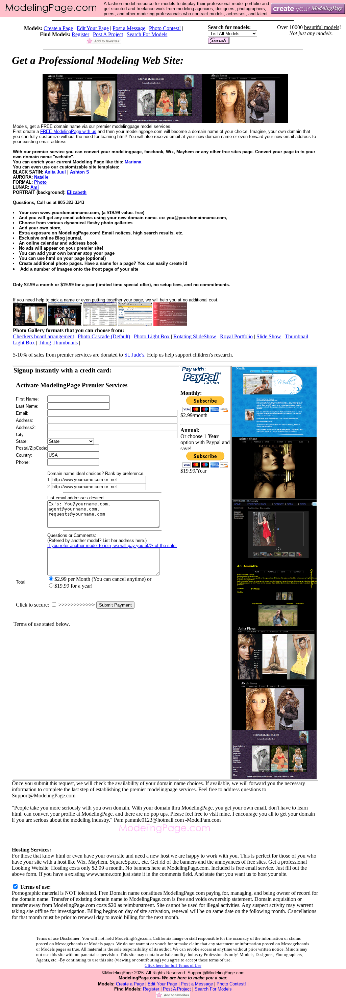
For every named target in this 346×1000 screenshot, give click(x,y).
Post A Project (108, 34)
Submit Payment (115, 605)
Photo (40, 182)
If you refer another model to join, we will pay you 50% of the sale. (112, 545)
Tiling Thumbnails (58, 342)
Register (80, 34)
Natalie (41, 177)
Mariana (133, 161)
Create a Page (58, 28)
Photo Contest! (165, 28)
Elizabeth (76, 192)
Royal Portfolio (236, 336)
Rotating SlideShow (194, 336)
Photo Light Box (152, 336)
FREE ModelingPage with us (68, 131)
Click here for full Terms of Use (173, 965)
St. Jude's (134, 355)
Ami (34, 187)
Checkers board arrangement (43, 336)
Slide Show (268, 336)
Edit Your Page (93, 28)
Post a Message (129, 28)
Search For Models (147, 34)
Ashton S (79, 172)
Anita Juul (55, 172)
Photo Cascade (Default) (104, 336)
